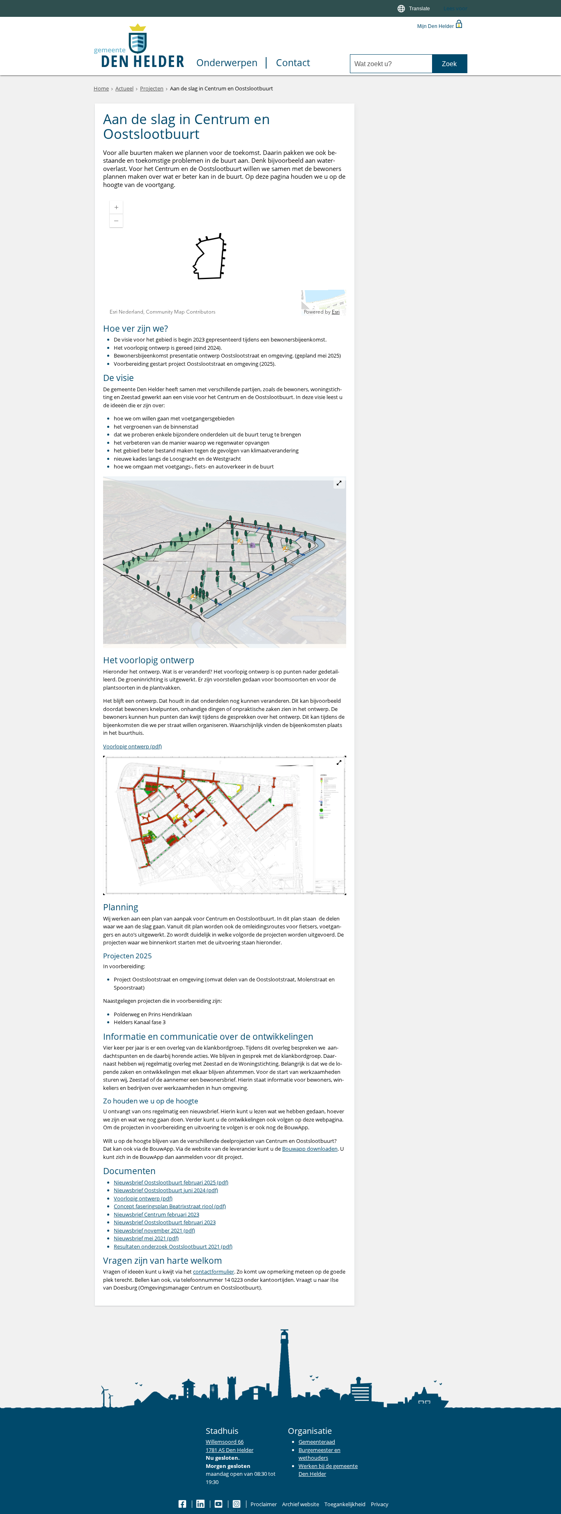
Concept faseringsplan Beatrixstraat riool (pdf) (170, 1206)
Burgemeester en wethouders (319, 1454)
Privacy (380, 1504)
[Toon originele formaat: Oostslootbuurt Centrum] (224, 825)
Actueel (124, 88)
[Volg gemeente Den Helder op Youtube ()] (219, 1504)
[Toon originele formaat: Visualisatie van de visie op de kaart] (224, 562)
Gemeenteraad (317, 1441)
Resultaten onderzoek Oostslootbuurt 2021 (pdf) (173, 1246)
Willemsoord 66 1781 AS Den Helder (229, 1446)
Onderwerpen (227, 63)
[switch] (414, 8)
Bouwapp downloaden (310, 1148)
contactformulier (213, 1271)
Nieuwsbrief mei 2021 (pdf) (146, 1238)
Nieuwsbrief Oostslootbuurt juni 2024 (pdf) (166, 1190)
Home (101, 88)
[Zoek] (449, 64)
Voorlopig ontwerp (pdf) (132, 746)
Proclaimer (264, 1504)
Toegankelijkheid (345, 1504)
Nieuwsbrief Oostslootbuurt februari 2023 (165, 1222)
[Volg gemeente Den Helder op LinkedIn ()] (201, 1504)
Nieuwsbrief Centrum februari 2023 (156, 1214)
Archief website (300, 1504)
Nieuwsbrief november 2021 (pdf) (154, 1230)
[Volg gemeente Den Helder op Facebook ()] (183, 1504)
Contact (293, 63)
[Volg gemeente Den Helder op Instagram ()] (237, 1504)
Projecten (151, 88)
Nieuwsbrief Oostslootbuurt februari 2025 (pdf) (171, 1182)
